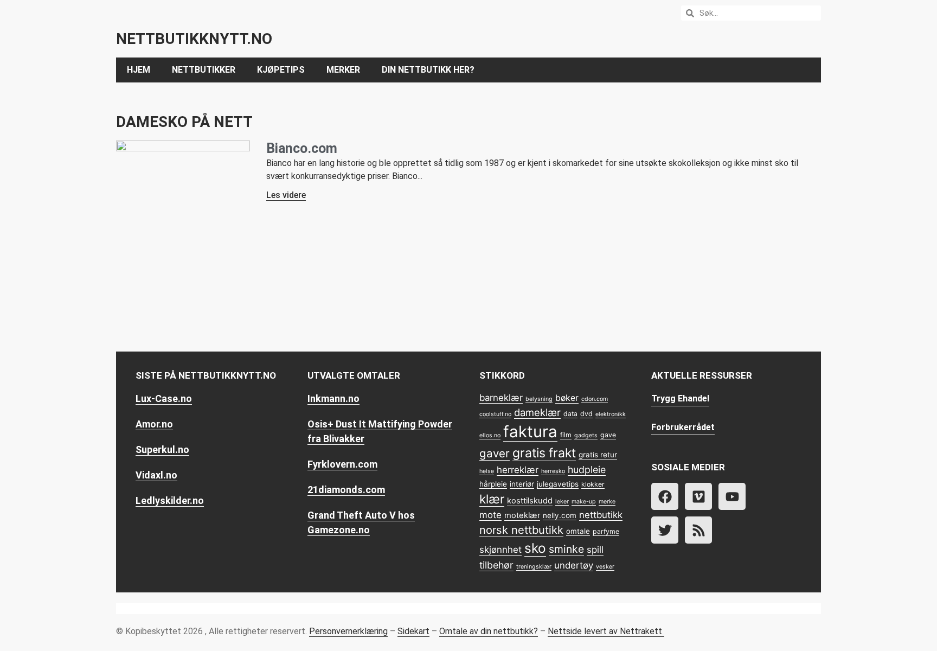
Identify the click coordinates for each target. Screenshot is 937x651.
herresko (553, 471)
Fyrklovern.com (342, 464)
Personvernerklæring (348, 631)
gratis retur (598, 454)
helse (486, 471)
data (570, 414)
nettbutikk (600, 514)
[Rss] (698, 530)
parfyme (606, 531)
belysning (539, 399)
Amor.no (154, 424)
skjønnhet (500, 549)
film (566, 435)
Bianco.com (301, 148)
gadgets (586, 435)
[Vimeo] (698, 496)
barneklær (501, 397)
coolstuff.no (495, 414)
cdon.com (594, 399)
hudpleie (587, 469)
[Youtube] (732, 496)
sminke (566, 549)
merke (607, 501)
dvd (586, 414)
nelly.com (559, 515)
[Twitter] (664, 530)
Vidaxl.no (156, 475)
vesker (605, 566)
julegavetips (558, 484)
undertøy (573, 565)
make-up (584, 501)
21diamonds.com (346, 489)
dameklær (537, 412)
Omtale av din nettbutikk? (488, 631)
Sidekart (413, 631)
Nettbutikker (203, 70)
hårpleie (493, 484)
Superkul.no (162, 449)
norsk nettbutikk (521, 530)
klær (491, 499)
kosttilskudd (530, 501)
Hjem (138, 70)
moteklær (522, 515)
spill (595, 549)
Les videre (286, 195)
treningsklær (533, 566)
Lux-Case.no (164, 398)
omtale (578, 531)
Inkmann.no (333, 398)
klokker (593, 484)
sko (535, 548)
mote (490, 514)
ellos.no (489, 435)
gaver (494, 453)
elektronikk (610, 414)
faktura (530, 431)
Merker (343, 70)
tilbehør (496, 565)
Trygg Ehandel (680, 398)
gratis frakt (544, 453)
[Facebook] (664, 496)
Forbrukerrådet (683, 427)
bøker (567, 398)
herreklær (517, 469)
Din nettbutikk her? (428, 70)
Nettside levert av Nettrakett (605, 631)
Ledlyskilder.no (170, 500)
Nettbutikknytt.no (194, 39)
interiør (522, 484)
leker (562, 501)
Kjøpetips (281, 70)
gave (608, 435)
